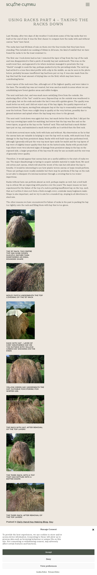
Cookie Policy (41, 572)
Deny (48, 559)
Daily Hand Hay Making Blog (32, 522)
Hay (51, 522)
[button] (93, 529)
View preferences (48, 566)
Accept (48, 552)
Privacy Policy (53, 572)
